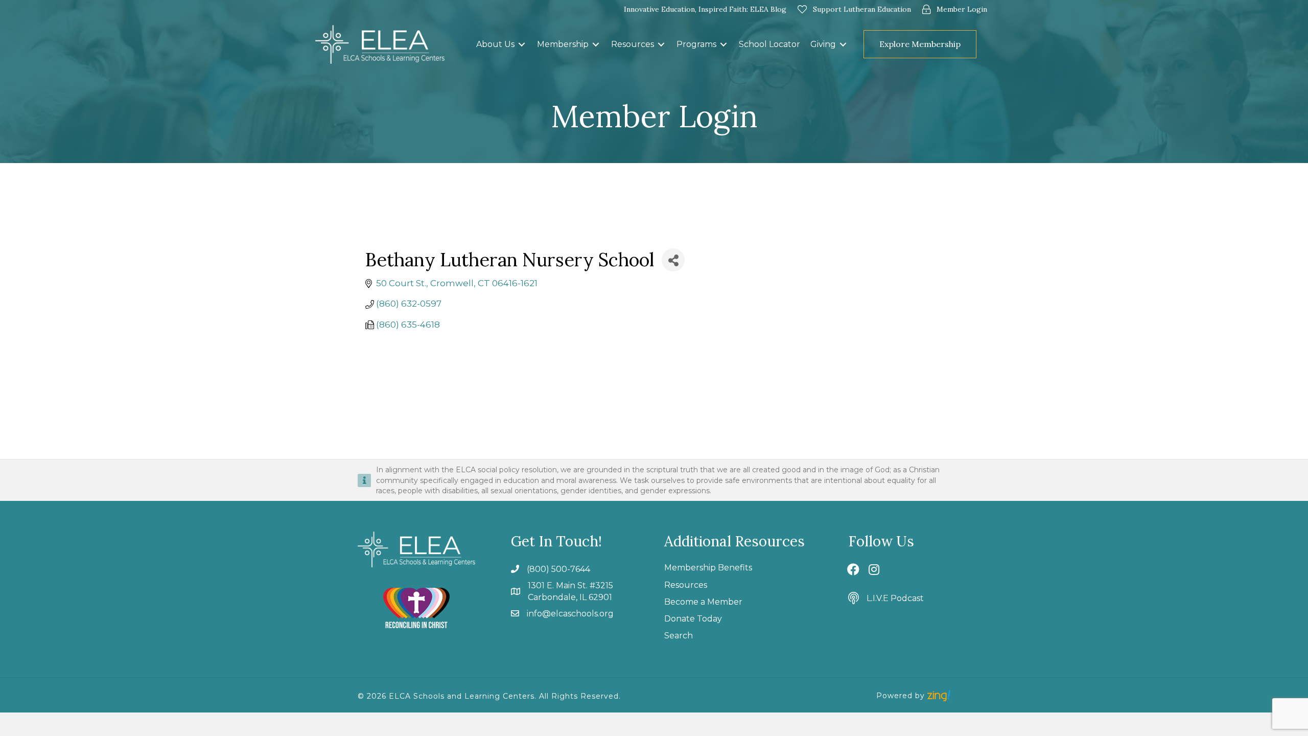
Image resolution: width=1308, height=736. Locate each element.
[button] (984, 44)
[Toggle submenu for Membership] (596, 44)
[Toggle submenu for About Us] (522, 44)
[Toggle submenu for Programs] (723, 44)
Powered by (901, 695)
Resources (685, 585)
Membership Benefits (708, 567)
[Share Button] (673, 259)
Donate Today (693, 619)
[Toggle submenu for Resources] (661, 44)
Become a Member (703, 602)
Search (678, 635)
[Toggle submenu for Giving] (843, 44)
